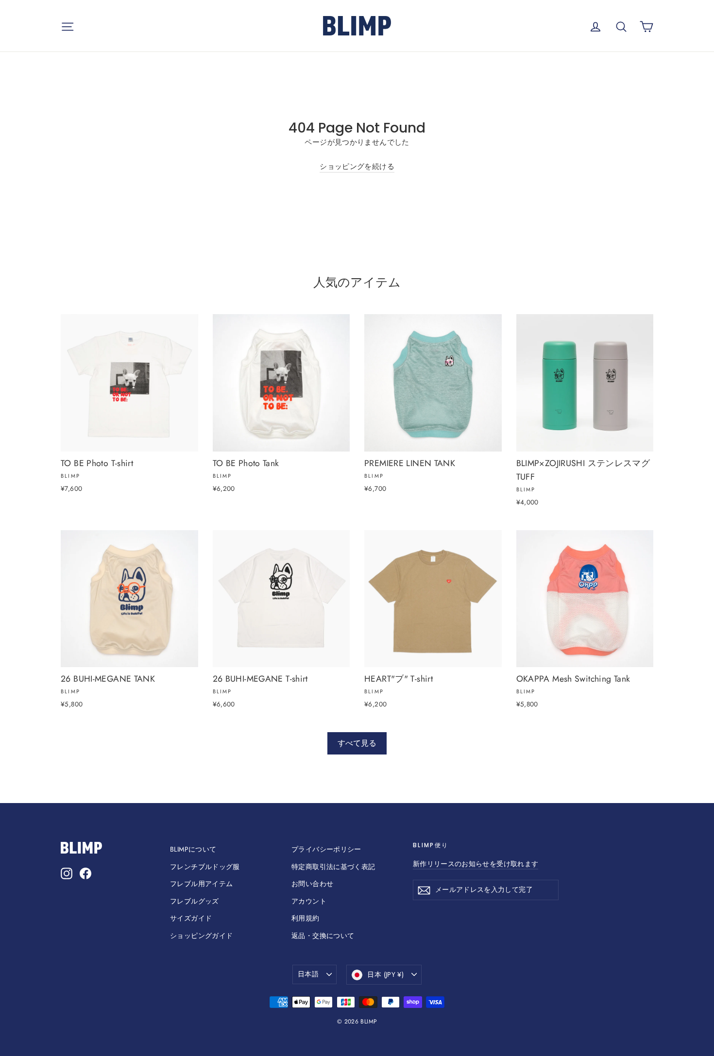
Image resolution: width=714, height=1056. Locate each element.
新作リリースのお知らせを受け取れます (475, 864)
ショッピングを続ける (357, 166)
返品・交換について (322, 935)
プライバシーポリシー (326, 849)
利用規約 (305, 918)
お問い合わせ (312, 883)
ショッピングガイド (201, 935)
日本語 (308, 974)
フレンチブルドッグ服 (205, 867)
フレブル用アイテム (201, 883)
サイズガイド (191, 918)
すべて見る (357, 743)
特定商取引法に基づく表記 (333, 867)
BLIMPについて (193, 849)
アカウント (308, 901)
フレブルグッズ (194, 901)
